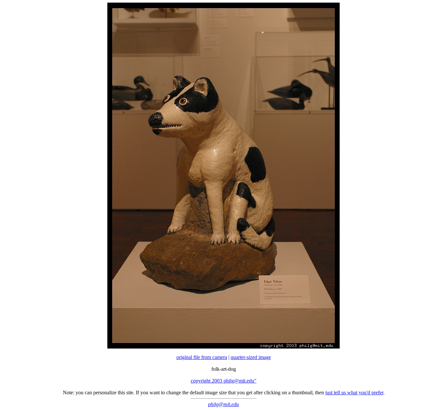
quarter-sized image (251, 357)
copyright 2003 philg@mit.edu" (224, 381)
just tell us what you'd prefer (354, 392)
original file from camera (201, 357)
